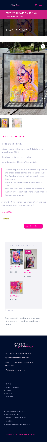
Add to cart (33, 226)
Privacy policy (12, 415)
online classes (12, 387)
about (9, 394)
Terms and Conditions (16, 411)
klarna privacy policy (16, 418)
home (8, 384)
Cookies (9, 421)
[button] (43, 46)
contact (10, 397)
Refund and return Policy (18, 424)
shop (8, 390)
